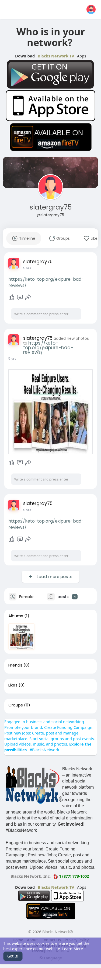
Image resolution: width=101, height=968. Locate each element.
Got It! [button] (12, 956)
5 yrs (27, 268)
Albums (15, 616)
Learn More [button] (72, 948)
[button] (91, 9)
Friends (15, 665)
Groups (15, 705)
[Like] (12, 297)
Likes (13, 685)
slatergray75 (51, 207)
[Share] (28, 297)
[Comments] (19, 297)
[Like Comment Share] (20, 297)
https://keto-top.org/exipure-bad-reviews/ (46, 282)
